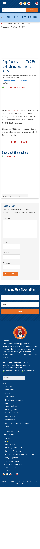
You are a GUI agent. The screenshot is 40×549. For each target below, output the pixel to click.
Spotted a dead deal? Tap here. (15, 80)
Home (3, 24)
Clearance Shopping (20, 196)
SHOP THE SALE (20, 142)
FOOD (35, 17)
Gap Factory (14, 110)
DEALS (7, 17)
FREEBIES (16, 17)
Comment (8, 218)
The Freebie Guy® (1, 17)
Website (6, 263)
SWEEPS (26, 17)
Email (6, 253)
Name (6, 242)
